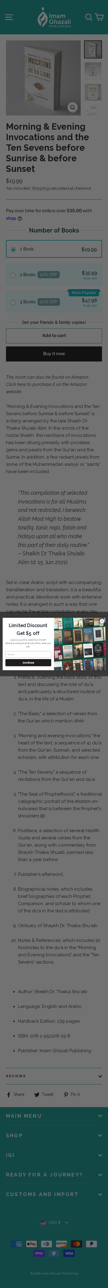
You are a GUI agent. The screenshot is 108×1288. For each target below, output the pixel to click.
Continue (28, 662)
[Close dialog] (102, 621)
